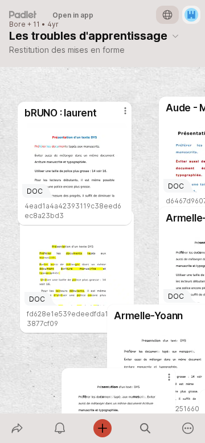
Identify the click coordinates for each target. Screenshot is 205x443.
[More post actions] (161, 382)
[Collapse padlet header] (175, 35)
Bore (17, 24)
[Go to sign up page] (191, 15)
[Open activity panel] (59, 428)
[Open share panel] (16, 428)
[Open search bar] (145, 428)
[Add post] (102, 428)
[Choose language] (167, 15)
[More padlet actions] (188, 428)
